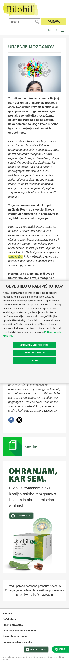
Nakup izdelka (24, 516)
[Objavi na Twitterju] (19, 420)
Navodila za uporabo (15, 636)
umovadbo (15, 256)
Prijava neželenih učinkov (18, 641)
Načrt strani (10, 619)
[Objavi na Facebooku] (11, 420)
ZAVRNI (34, 360)
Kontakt (7, 613)
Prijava (54, 21)
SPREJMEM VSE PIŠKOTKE (34, 345)
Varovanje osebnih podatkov (20, 630)
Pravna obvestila (13, 624)
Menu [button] (52, 30)
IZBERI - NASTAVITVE (34, 353)
